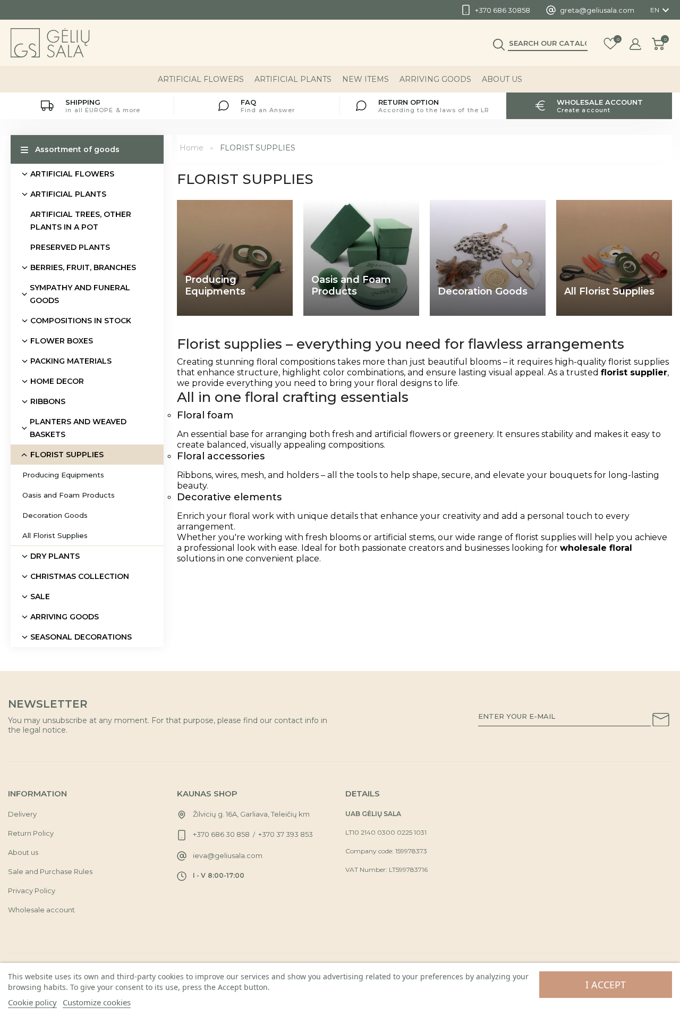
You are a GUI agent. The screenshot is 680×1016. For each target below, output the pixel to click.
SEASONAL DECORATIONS (81, 637)
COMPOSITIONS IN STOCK (80, 320)
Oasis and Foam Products (68, 495)
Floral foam (205, 415)
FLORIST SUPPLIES (67, 454)
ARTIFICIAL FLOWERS (201, 79)
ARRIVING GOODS (435, 79)
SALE (40, 596)
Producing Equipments (63, 475)
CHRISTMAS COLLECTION (79, 576)
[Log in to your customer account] (635, 44)
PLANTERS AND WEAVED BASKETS (78, 428)
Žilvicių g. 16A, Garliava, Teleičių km (251, 814)
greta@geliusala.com (597, 10)
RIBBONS (47, 401)
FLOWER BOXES (61, 341)
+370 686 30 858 (221, 834)
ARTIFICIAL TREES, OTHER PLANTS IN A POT (80, 220)
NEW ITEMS (365, 79)
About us (502, 79)
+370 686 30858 (502, 10)
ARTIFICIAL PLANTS (293, 79)
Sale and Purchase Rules (50, 871)
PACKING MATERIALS (71, 361)
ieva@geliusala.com (227, 855)
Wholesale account (41, 909)
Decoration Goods (55, 515)
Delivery (22, 814)
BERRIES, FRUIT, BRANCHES (83, 267)
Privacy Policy (31, 890)
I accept (605, 984)
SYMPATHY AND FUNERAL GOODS (80, 294)
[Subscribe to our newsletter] (660, 721)
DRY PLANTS (55, 556)
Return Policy (31, 833)
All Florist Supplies (55, 535)
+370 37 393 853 (285, 834)
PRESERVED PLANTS (70, 247)
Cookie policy (32, 1002)
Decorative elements (229, 497)
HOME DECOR (57, 381)
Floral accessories (221, 456)
